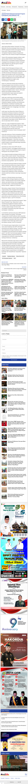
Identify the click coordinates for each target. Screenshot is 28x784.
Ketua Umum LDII (20, 256)
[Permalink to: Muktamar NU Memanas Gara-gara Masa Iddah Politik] (4, 443)
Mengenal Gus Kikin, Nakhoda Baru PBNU (9, 729)
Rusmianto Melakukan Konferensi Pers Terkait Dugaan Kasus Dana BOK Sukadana (16, 369)
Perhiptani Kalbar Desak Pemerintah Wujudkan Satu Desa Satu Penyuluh (20, 309)
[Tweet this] (6, 19)
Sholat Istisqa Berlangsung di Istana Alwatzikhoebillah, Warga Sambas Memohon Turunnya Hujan (16, 495)
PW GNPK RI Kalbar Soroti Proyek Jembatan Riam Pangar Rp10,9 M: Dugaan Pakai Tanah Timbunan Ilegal (16, 482)
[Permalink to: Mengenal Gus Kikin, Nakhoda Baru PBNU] (4, 396)
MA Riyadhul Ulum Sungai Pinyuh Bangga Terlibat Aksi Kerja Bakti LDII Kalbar (20, 280)
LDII (14, 258)
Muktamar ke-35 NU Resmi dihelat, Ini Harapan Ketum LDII (6, 276)
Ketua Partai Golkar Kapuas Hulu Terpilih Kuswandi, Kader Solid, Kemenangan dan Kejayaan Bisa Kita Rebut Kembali (17, 475)
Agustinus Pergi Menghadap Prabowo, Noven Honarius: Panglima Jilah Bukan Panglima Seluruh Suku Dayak (16, 455)
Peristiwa (12, 16)
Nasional (9, 16)
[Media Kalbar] (6, 2)
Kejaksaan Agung (11, 256)
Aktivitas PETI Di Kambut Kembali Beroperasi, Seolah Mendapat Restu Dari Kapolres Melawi (17, 383)
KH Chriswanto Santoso (7, 258)
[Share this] (3, 19)
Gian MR (19, 782)
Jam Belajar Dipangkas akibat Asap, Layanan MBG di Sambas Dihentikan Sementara (16, 409)
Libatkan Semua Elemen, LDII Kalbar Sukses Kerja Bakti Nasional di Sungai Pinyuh (21, 287)
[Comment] (14, 19)
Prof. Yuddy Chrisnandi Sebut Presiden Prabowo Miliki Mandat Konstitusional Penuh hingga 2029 (16, 449)
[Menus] (26, 3)
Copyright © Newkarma (5, 778)
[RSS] (25, 774)
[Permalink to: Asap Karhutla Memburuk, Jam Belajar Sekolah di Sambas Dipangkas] (4, 416)
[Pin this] (8, 19)
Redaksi (12, 778)
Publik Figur (15, 16)
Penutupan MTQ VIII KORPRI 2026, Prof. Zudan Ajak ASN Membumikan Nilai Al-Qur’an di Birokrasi (16, 436)
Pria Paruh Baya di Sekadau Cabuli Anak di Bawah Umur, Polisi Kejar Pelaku (14, 263)
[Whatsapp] (11, 19)
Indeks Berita (17, 778)
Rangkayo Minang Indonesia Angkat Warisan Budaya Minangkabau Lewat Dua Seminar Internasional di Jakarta (20, 324)
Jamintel (4, 256)
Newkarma (12, 782)
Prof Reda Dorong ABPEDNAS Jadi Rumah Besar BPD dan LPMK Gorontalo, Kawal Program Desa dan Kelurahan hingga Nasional (7, 282)
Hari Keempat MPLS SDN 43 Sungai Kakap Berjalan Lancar (15, 268)
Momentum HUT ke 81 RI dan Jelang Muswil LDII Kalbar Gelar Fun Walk (20, 276)
